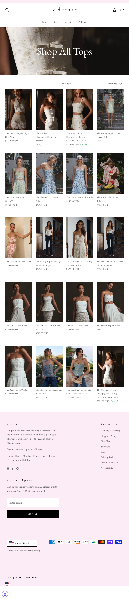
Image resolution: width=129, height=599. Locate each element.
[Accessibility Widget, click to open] (5, 594)
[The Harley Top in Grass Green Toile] (110, 109)
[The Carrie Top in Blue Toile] (79, 173)
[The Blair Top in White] (18, 366)
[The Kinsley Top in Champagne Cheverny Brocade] (49, 109)
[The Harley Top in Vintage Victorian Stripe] (49, 237)
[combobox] (22, 543)
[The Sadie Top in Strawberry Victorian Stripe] (110, 237)
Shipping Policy (108, 436)
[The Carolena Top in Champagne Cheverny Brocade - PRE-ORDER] (110, 366)
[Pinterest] (17, 468)
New (44, 22)
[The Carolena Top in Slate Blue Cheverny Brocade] (79, 366)
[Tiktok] (13, 468)
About (68, 22)
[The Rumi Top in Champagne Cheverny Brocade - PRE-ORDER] (79, 109)
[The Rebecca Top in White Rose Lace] (49, 302)
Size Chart (106, 441)
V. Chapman (18, 551)
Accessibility (107, 468)
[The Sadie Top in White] (18, 302)
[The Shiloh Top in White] (110, 302)
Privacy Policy (108, 457)
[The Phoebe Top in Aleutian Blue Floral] (49, 366)
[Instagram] (8, 468)
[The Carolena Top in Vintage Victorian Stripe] (79, 237)
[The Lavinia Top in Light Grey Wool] (18, 109)
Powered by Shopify (32, 551)
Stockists (105, 447)
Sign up (32, 514)
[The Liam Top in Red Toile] (18, 237)
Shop (55, 22)
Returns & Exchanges (111, 431)
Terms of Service (109, 462)
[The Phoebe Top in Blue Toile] (49, 173)
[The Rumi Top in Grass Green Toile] (18, 173)
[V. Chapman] (65, 10)
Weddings (82, 22)
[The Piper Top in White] (79, 302)
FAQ (103, 452)
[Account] (114, 10)
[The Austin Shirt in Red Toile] (110, 173)
